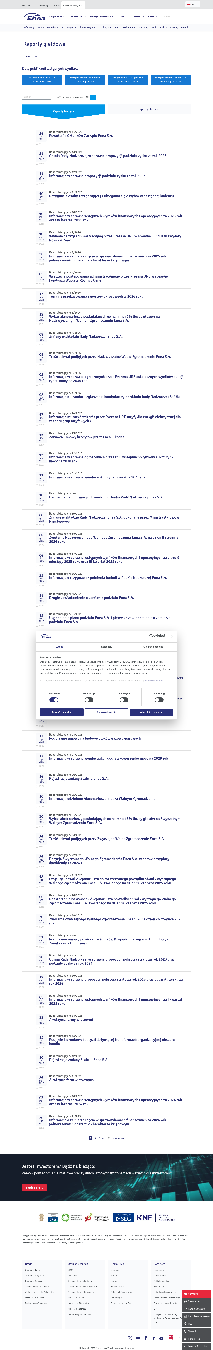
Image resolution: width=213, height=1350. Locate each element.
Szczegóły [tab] (106, 646)
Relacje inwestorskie (101, 16)
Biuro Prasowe (117, 1286)
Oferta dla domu (32, 1270)
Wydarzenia (129, 27)
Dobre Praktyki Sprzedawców (167, 1297)
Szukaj (188, 16)
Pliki (154, 27)
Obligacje (106, 27)
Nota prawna (159, 1286)
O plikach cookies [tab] (153, 646)
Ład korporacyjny (169, 27)
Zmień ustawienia (106, 712)
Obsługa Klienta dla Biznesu (81, 1292)
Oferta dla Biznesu (33, 1281)
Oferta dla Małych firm (35, 1275)
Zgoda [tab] (59, 646)
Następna (118, 1138)
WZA (117, 27)
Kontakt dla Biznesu (77, 1308)
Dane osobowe (160, 1275)
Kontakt (152, 16)
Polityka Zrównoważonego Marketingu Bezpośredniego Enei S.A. (169, 1318)
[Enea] (35, 16)
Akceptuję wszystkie (151, 712)
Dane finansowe (55, 27)
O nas (41, 27)
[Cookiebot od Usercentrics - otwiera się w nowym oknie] (151, 636)
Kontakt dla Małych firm (79, 1303)
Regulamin (159, 1270)
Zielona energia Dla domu (37, 1286)
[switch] (89, 699)
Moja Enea (73, 1275)
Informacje (29, 27)
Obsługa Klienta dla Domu (80, 1281)
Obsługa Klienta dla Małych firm (82, 1286)
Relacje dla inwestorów (121, 1292)
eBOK (70, 1270)
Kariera (136, 16)
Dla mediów (76, 16)
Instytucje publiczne (34, 1297)
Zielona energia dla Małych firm (39, 1292)
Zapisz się (32, 1187)
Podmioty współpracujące (37, 1303)
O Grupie (115, 1270)
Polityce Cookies (154, 680)
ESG (122, 16)
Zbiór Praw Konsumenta (165, 1292)
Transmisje (143, 27)
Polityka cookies (161, 1281)
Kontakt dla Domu (76, 1297)
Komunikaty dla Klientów (79, 1314)
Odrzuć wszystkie (61, 712)
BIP (155, 1308)
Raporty (71, 27)
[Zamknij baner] (172, 636)
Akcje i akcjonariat (89, 27)
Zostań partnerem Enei (121, 1303)
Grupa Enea (55, 16)
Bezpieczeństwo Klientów (165, 1303)
